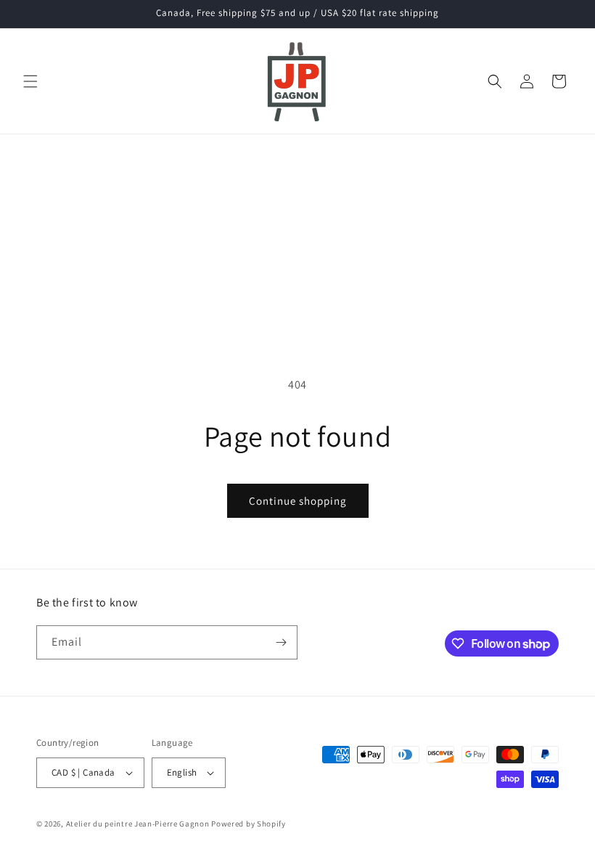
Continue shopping (298, 501)
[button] (30, 81)
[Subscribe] (281, 642)
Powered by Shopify (248, 824)
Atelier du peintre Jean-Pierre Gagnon (138, 824)
